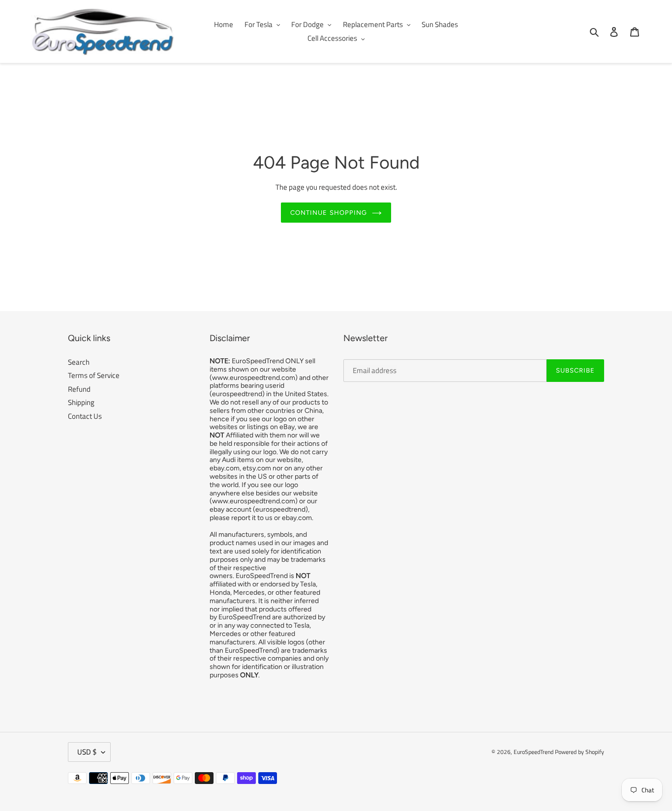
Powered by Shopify (579, 751)
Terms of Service (94, 375)
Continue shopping (328, 212)
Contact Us (85, 416)
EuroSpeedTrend (533, 751)
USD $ (86, 751)
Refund (79, 389)
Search (79, 362)
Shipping (81, 402)
